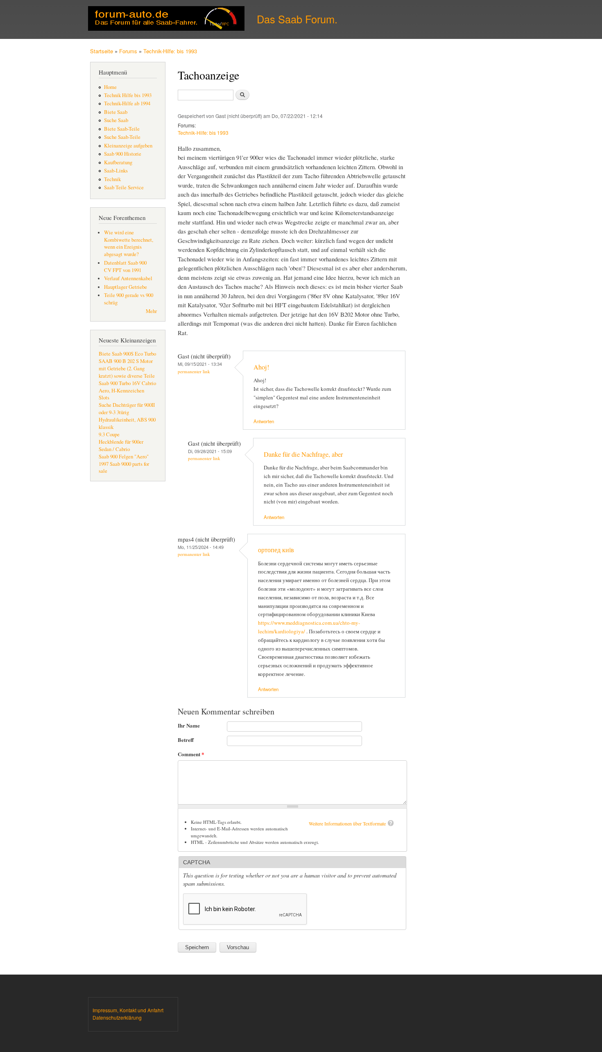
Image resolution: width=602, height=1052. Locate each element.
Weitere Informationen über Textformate (347, 823)
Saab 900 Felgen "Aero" (124, 456)
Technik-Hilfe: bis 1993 (170, 51)
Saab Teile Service (124, 187)
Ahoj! (261, 367)
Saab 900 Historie (122, 153)
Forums (128, 51)
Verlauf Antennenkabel (128, 278)
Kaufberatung (118, 162)
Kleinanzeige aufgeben (128, 145)
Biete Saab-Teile (122, 128)
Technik (112, 179)
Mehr (151, 311)
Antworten (263, 421)
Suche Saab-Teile (122, 137)
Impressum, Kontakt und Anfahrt (128, 1010)
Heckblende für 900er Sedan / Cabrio (121, 445)
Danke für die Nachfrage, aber (303, 454)
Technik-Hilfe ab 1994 (127, 103)
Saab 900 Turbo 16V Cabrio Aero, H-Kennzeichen (127, 387)
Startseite (101, 51)
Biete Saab (115, 112)
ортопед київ (276, 549)
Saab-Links (116, 170)
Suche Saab (116, 120)
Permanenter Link (194, 371)
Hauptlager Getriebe (125, 286)
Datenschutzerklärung (117, 1017)
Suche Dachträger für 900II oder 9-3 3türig (127, 408)
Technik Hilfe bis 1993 (128, 95)
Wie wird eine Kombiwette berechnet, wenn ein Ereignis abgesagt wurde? (128, 243)
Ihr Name (189, 725)
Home (110, 87)
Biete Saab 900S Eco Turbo (127, 353)
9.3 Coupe (109, 434)
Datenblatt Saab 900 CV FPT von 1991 (125, 266)
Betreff (186, 740)
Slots (104, 397)
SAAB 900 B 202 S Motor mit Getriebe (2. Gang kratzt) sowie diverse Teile (127, 368)
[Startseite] (167, 19)
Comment (191, 754)
